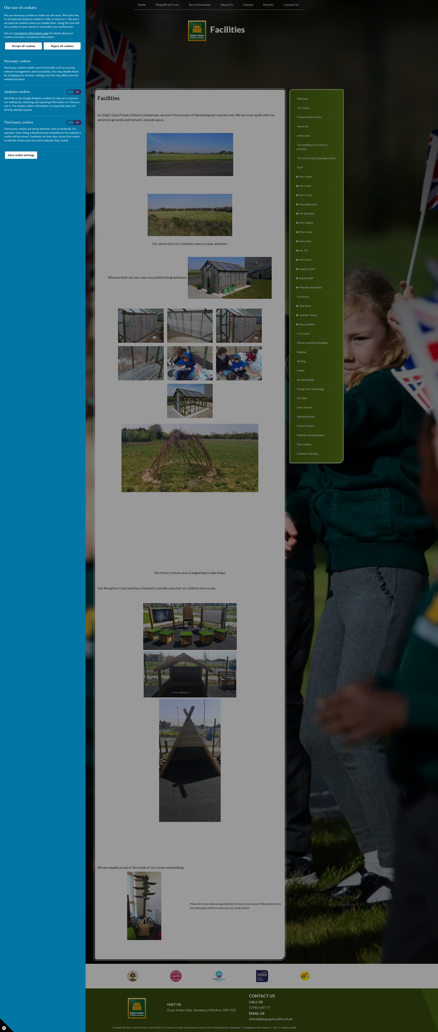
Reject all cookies (62, 46)
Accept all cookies (23, 46)
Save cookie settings (21, 155)
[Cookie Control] (7, 1025)
